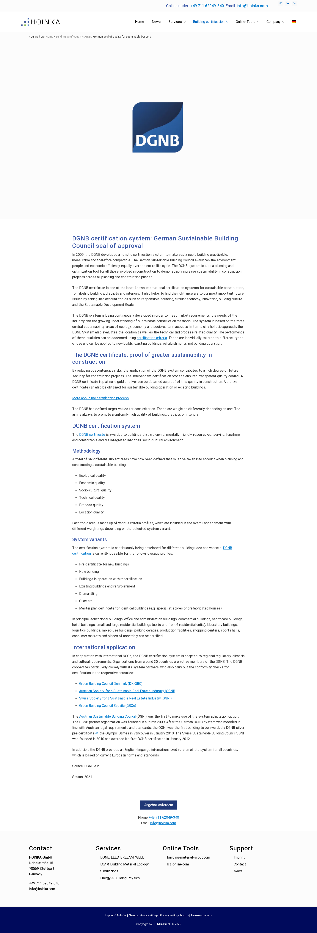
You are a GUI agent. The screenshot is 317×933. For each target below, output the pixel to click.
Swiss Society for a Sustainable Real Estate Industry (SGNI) (125, 698)
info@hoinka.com (252, 5)
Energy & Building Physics (120, 878)
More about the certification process (100, 398)
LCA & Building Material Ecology (124, 864)
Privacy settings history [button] (174, 915)
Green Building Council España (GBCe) (107, 706)
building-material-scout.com (188, 857)
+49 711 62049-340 (207, 5)
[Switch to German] (293, 22)
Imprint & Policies (116, 915)
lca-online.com (178, 864)
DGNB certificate (92, 435)
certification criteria (152, 338)
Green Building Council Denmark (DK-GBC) (110, 684)
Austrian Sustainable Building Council (107, 716)
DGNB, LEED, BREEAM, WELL (122, 857)
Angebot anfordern (158, 805)
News (238, 871)
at (97, 733)
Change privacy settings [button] (143, 915)
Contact (240, 864)
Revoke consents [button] (201, 915)
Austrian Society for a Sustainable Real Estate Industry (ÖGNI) (127, 691)
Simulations (109, 871)
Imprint (239, 857)
